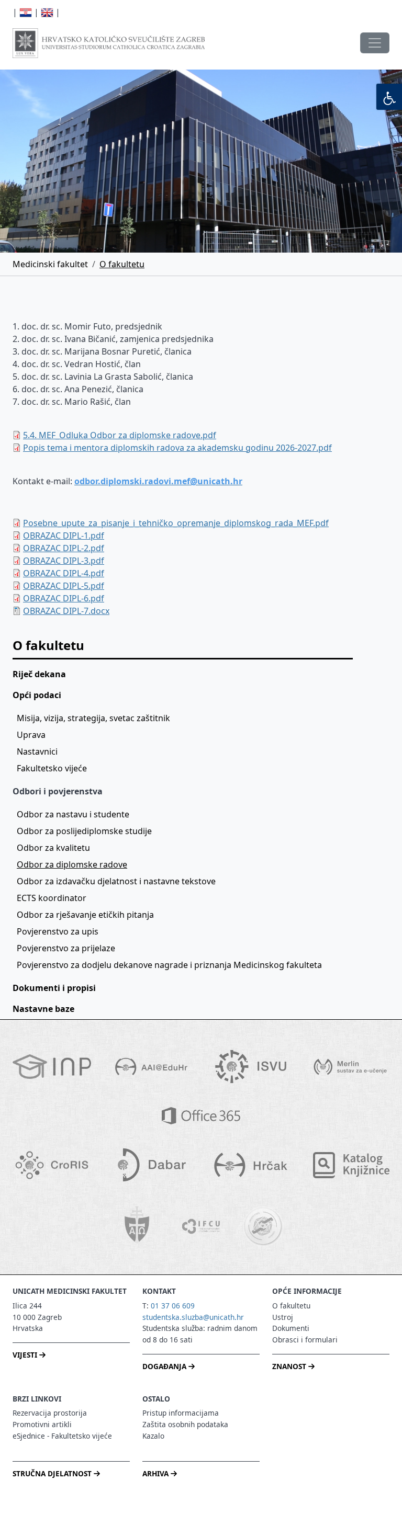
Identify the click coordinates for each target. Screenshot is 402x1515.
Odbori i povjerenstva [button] (58, 791)
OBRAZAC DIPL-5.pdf (63, 585)
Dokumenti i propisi (54, 988)
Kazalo (153, 1436)
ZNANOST (290, 1366)
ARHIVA (156, 1473)
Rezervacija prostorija (50, 1413)
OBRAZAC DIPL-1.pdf (63, 535)
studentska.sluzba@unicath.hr (193, 1317)
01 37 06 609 (173, 1306)
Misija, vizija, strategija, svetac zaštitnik (93, 718)
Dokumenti (290, 1328)
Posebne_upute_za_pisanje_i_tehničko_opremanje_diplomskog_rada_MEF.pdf (176, 523)
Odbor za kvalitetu (53, 847)
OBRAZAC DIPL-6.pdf (63, 598)
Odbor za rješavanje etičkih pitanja (85, 914)
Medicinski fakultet (50, 264)
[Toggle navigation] (374, 42)
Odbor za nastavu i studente (73, 814)
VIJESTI (26, 1355)
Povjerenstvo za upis (57, 931)
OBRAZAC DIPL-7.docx (66, 611)
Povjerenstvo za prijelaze (66, 948)
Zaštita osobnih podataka (185, 1424)
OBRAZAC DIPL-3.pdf (63, 560)
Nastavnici (37, 751)
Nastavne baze (43, 1009)
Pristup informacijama (180, 1413)
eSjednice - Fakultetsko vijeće (62, 1436)
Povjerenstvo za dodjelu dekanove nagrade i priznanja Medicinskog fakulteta (169, 965)
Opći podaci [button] (37, 695)
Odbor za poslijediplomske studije (84, 831)
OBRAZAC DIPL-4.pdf (63, 573)
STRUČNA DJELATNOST (53, 1473)
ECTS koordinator (51, 898)
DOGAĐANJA (165, 1366)
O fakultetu (121, 264)
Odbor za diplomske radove (72, 864)
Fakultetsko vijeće (52, 768)
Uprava (31, 735)
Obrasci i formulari (305, 1340)
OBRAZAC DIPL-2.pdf (63, 548)
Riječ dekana (39, 674)
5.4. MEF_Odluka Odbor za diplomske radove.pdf (119, 435)
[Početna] (109, 43)
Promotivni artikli (42, 1424)
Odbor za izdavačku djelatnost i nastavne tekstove (116, 881)
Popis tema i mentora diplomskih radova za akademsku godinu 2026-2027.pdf (177, 447)
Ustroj (282, 1317)
